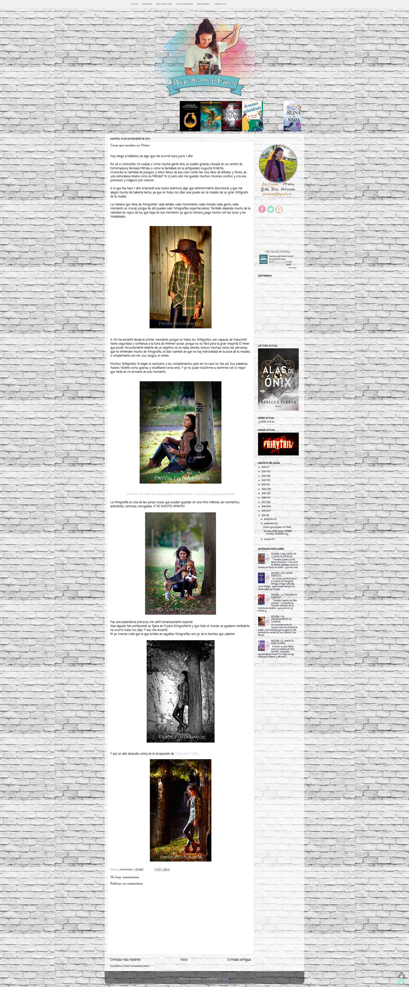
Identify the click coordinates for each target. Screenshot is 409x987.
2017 (264, 502)
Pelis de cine (164, 4)
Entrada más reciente (125, 960)
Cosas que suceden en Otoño (277, 527)
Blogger (224, 979)
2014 (264, 515)
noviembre (269, 523)
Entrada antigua (239, 960)
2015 (264, 511)
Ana (271, 256)
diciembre (269, 519)
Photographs (184, 4)
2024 (264, 471)
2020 (264, 489)
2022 (264, 480)
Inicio (134, 4)
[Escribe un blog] (159, 869)
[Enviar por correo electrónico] (156, 869)
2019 (264, 493)
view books (292, 267)
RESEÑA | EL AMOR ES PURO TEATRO (282, 642)
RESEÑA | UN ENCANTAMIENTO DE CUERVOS (281, 619)
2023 (264, 476)
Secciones (203, 4)
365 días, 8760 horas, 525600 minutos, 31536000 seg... (277, 533)
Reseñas (147, 4)
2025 (264, 467)
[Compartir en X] (162, 869)
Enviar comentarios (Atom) (137, 966)
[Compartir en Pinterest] (168, 869)
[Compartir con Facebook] (165, 869)
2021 (264, 484)
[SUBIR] (401, 978)
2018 (264, 498)
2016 (264, 506)
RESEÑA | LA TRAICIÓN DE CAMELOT (284, 596)
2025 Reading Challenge (278, 251)
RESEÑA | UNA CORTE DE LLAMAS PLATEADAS (283, 555)
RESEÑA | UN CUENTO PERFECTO (282, 575)
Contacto (220, 4)
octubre (268, 539)
